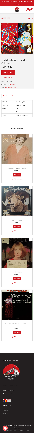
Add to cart (8, 72)
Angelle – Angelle (17, 272)
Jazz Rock (10, 87)
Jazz (6, 87)
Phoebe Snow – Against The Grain (17, 168)
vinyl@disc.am (11, 390)
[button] (6, 77)
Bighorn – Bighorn (17, 220)
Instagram (5, 413)
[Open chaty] (5, 428)
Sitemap (21, 430)
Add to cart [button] (17, 174)
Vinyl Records (11, 84)
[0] (26, 10)
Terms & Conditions (10, 430)
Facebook (5, 410)
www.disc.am (11, 393)
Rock (15, 87)
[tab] (17, 96)
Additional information (11, 96)
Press (27, 430)
